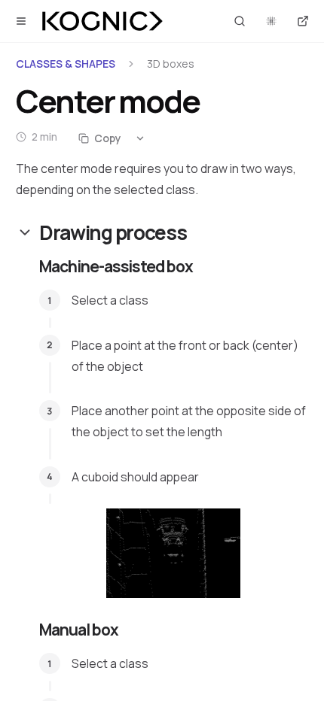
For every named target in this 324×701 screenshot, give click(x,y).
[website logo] (102, 21)
